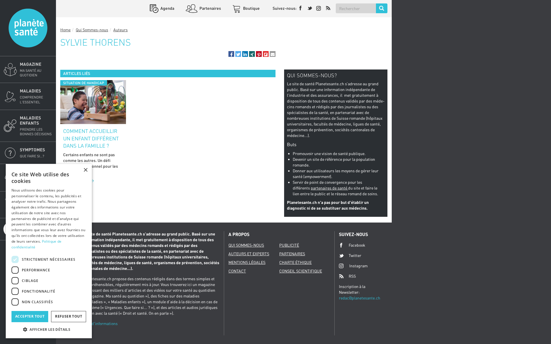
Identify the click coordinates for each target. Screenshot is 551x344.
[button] (231, 54)
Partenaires (210, 8)
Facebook (357, 245)
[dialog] (49, 251)
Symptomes (32, 152)
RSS (352, 276)
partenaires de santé (329, 187)
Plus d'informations (100, 323)
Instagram (358, 265)
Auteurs (120, 29)
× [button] (85, 170)
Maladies (31, 96)
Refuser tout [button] (68, 316)
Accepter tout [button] (29, 316)
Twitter (355, 255)
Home (65, 29)
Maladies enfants (36, 125)
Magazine (30, 69)
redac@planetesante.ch (359, 297)
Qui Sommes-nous (92, 29)
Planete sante (28, 28)
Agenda (167, 8)
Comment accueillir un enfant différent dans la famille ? (91, 138)
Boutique (251, 8)
